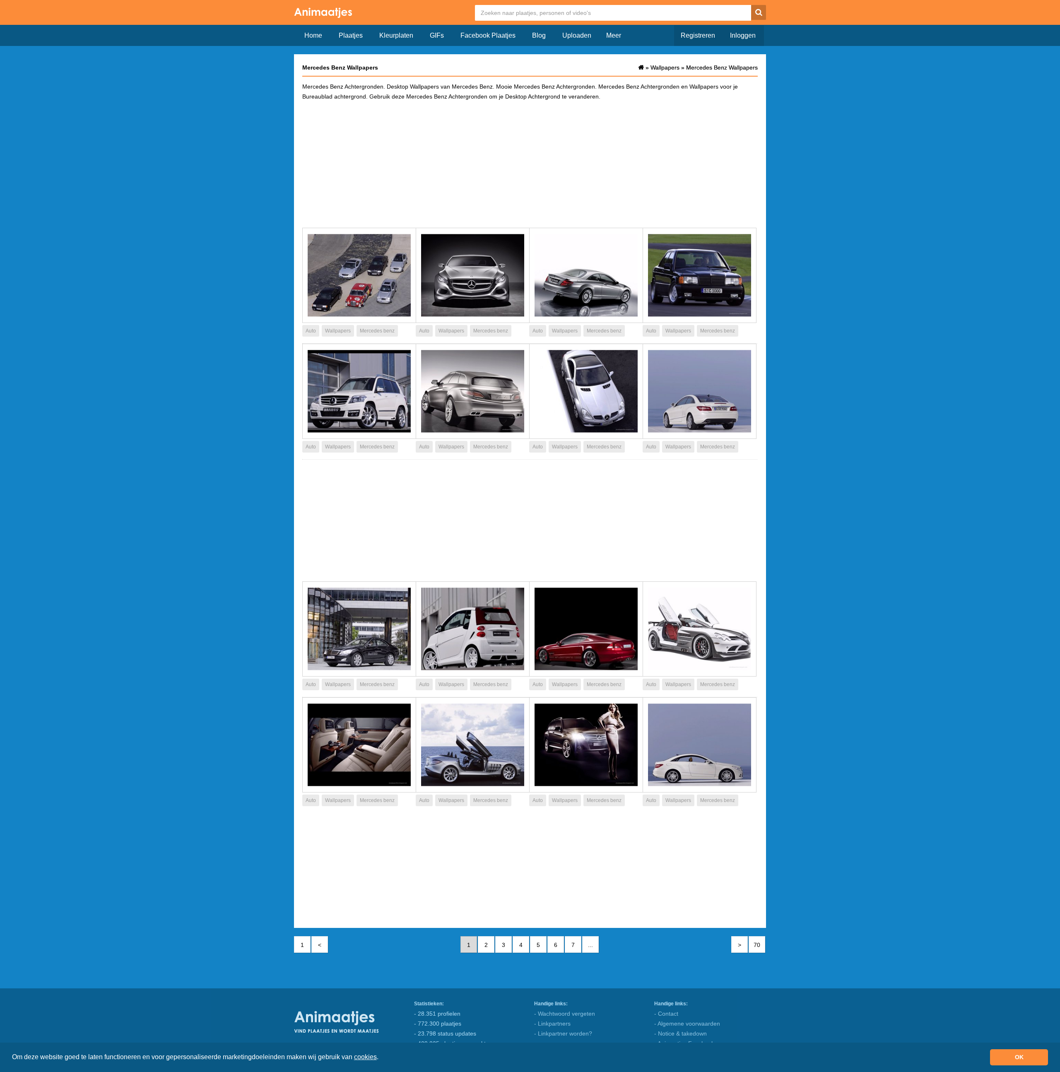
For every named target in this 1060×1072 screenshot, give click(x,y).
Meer (613, 35)
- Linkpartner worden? (563, 1033)
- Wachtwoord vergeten (564, 1013)
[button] (381, 1058)
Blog (539, 35)
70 (757, 945)
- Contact (666, 1013)
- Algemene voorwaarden (687, 1023)
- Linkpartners (552, 1023)
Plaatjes (351, 35)
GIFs (437, 35)
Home (313, 35)
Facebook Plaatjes (488, 35)
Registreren (698, 35)
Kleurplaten (396, 35)
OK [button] (1019, 1057)
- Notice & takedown (680, 1033)
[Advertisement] (530, 164)
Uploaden (576, 35)
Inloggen (743, 35)
